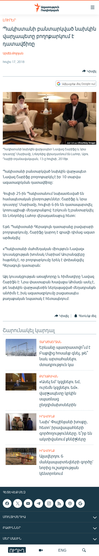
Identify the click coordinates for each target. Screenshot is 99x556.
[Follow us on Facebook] (7, 503)
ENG (62, 550)
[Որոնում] (84, 550)
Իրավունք (47, 416)
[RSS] (59, 503)
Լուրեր (9, 20)
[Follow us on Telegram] (38, 503)
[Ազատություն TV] (41, 550)
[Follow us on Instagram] (49, 503)
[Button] (89, 71)
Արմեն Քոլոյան (13, 53)
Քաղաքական (48, 376)
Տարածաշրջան (50, 342)
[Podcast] (69, 503)
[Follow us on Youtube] (28, 503)
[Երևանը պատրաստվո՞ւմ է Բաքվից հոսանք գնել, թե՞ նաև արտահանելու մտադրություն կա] (21, 347)
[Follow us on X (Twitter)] (17, 503)
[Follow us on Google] (80, 503)
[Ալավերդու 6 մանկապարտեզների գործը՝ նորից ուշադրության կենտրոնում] (21, 456)
